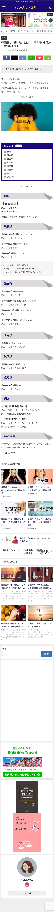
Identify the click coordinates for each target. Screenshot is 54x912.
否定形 (8, 162)
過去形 (8, 159)
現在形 (8, 155)
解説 (7, 152)
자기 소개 (27, 893)
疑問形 (8, 166)
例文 (7, 173)
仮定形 (8, 170)
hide (18, 146)
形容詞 (4, 37)
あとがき (9, 177)
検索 (4, 649)
